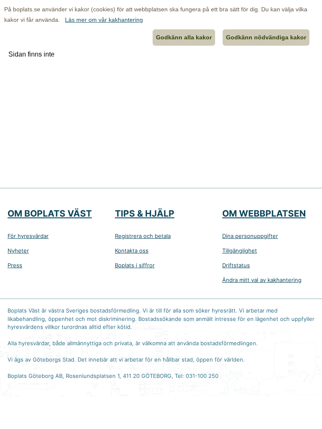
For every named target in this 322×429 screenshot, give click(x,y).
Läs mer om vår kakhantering (104, 19)
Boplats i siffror (135, 265)
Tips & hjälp (144, 213)
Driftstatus (236, 265)
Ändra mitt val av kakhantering (261, 280)
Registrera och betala (143, 236)
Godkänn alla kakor (184, 37)
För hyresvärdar (28, 236)
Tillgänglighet (239, 250)
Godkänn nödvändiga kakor (266, 37)
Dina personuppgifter (250, 236)
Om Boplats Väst (50, 213)
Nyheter (18, 250)
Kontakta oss (131, 250)
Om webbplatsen (264, 213)
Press (15, 265)
